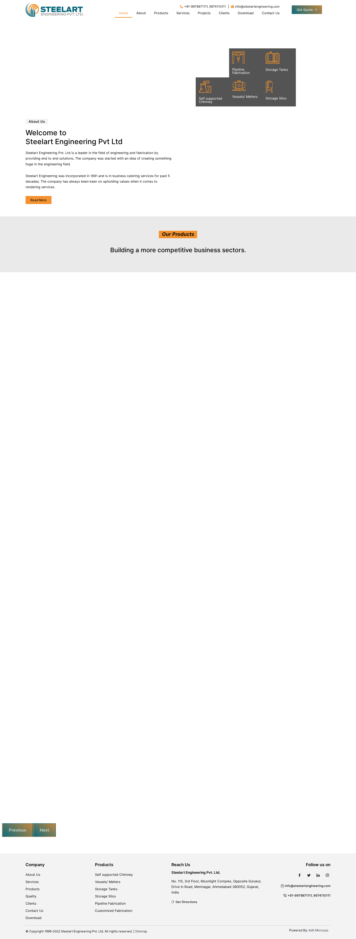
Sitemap (141, 931)
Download (246, 13)
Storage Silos (105, 896)
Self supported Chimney (114, 875)
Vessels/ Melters (107, 882)
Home (123, 13)
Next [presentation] (44, 830)
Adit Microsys (318, 930)
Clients (224, 13)
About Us (33, 875)
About (141, 13)
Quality (31, 896)
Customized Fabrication (113, 911)
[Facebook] (299, 875)
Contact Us (271, 13)
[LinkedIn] (318, 875)
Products (161, 13)
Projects (204, 13)
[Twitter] (309, 875)
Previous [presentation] (17, 830)
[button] (307, 9)
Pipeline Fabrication (110, 903)
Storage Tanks (106, 889)
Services (183, 13)
